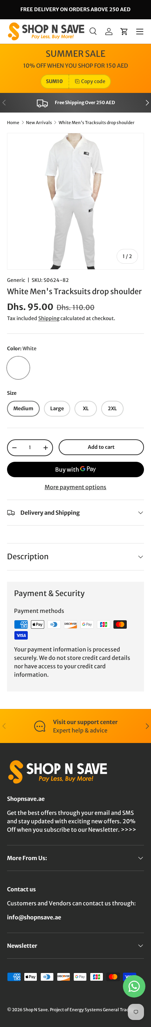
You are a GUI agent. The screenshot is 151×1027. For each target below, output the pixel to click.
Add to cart (101, 447)
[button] (124, 31)
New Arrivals (39, 123)
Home (13, 123)
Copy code (93, 81)
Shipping (48, 318)
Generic (16, 280)
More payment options (75, 487)
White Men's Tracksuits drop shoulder (96, 123)
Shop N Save (35, 1009)
